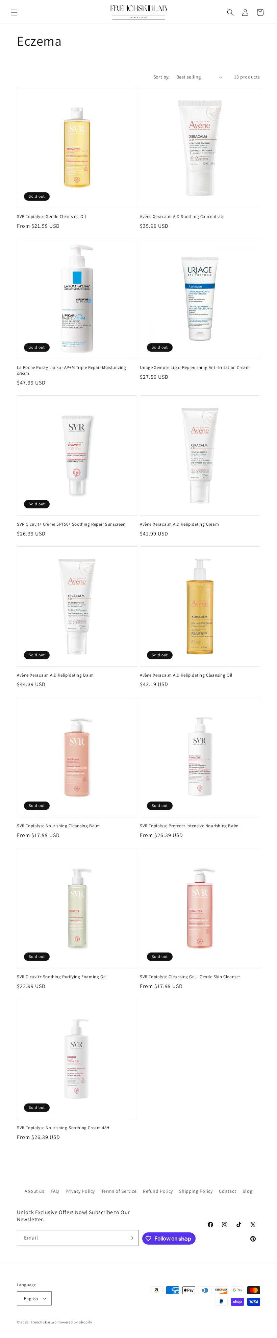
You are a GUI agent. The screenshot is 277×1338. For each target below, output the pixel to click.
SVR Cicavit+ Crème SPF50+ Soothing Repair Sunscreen (71, 524)
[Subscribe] (130, 1238)
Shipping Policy (195, 1191)
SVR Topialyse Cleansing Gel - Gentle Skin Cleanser (190, 977)
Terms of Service (119, 1191)
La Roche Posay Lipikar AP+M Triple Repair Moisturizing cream (71, 370)
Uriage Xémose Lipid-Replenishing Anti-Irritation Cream (195, 367)
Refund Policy (158, 1191)
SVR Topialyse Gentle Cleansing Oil (51, 216)
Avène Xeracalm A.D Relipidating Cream (179, 524)
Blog (247, 1191)
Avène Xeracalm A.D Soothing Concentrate (182, 216)
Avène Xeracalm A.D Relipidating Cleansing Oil (186, 675)
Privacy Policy (80, 1191)
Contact (227, 1191)
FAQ (55, 1191)
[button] (14, 12)
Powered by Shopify (74, 1322)
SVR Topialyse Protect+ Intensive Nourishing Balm (189, 826)
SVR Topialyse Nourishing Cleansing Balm (58, 826)
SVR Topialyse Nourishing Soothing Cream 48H (63, 1128)
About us (35, 1191)
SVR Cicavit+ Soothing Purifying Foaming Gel (62, 977)
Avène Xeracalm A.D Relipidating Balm (55, 675)
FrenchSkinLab (44, 1322)
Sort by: (161, 77)
